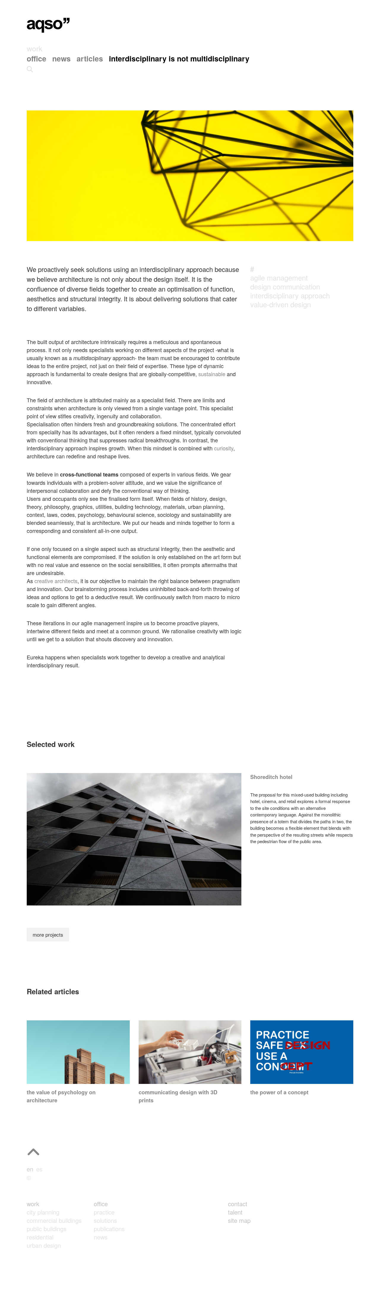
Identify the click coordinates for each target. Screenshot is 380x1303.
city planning (43, 1212)
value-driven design (280, 304)
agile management (279, 277)
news (100, 1237)
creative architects (55, 581)
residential (40, 1237)
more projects (48, 934)
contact (237, 1203)
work (33, 1203)
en (30, 1169)
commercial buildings (54, 1220)
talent (235, 1212)
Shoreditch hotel (271, 777)
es (39, 1169)
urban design (44, 1245)
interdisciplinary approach (290, 295)
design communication (285, 286)
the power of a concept (279, 1092)
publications (109, 1228)
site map (239, 1220)
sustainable (211, 374)
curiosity (223, 448)
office (101, 1203)
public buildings (46, 1228)
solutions (105, 1220)
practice (104, 1212)
